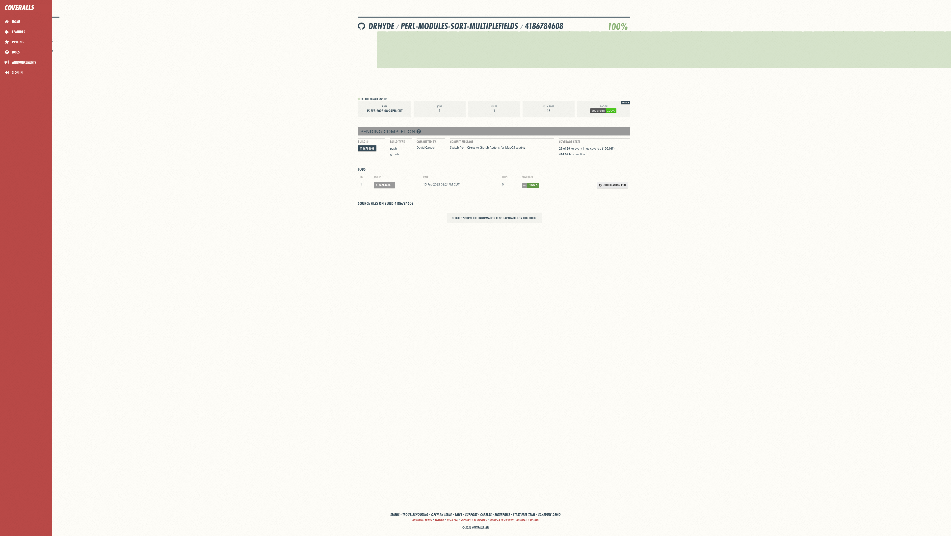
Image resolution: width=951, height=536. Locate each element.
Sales (458, 514)
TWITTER (439, 520)
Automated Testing (527, 520)
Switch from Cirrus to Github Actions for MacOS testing (487, 147)
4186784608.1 (384, 185)
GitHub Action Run (614, 185)
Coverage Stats (569, 141)
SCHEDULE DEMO (549, 514)
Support (471, 514)
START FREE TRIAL (524, 514)
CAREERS (486, 514)
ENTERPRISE (502, 514)
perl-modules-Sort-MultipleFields (459, 26)
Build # (363, 141)
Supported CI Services (474, 520)
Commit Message (461, 141)
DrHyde (381, 26)
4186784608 (544, 26)
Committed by (426, 141)
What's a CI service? (501, 520)
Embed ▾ (625, 102)
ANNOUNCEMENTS (422, 520)
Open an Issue (441, 514)
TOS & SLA (452, 520)
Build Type (397, 141)
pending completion (388, 131)
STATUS (394, 514)
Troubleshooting (415, 514)
